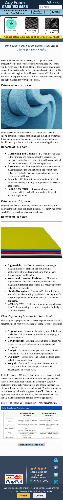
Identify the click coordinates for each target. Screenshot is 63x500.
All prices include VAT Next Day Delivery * (15, 12)
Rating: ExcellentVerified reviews (38, 475)
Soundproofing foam (52, 32)
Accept (23, 495)
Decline (39, 495)
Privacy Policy (35, 491)
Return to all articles (31, 444)
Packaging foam (31, 32)
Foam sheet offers (11, 32)
